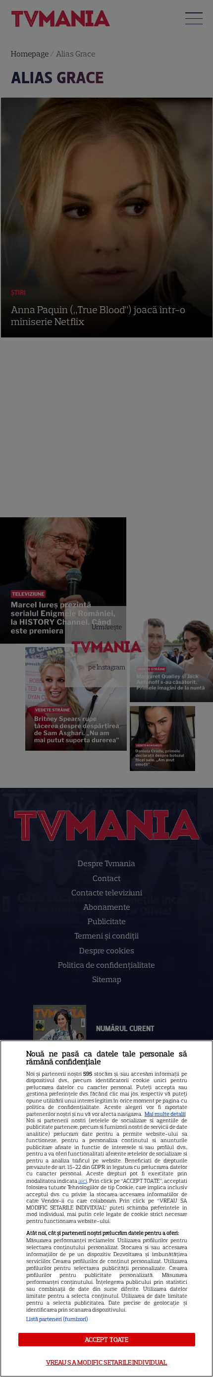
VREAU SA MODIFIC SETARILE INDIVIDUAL (106, 1362)
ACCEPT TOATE (107, 1339)
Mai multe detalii (165, 1113)
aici (82, 1180)
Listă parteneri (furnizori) (57, 1319)
